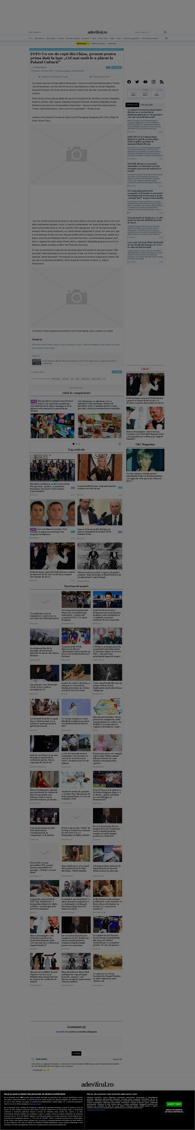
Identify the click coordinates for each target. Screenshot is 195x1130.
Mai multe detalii (35, 1104)
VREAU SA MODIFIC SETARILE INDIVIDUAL (174, 1111)
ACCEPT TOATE (174, 1104)
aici (30, 1118)
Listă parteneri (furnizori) (96, 1110)
